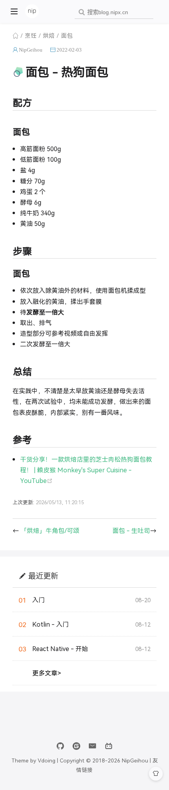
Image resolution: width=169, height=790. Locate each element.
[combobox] (114, 12)
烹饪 (31, 35)
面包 (67, 35)
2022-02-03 (69, 49)
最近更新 (43, 575)
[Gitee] (76, 746)
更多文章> (46, 672)
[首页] (15, 35)
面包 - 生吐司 (131, 530)
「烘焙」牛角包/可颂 (49, 530)
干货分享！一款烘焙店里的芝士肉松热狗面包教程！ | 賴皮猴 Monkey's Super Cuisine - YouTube (86, 470)
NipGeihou (30, 49)
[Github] (60, 746)
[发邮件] (92, 746)
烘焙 (49, 35)
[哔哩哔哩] (109, 746)
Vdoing (46, 760)
